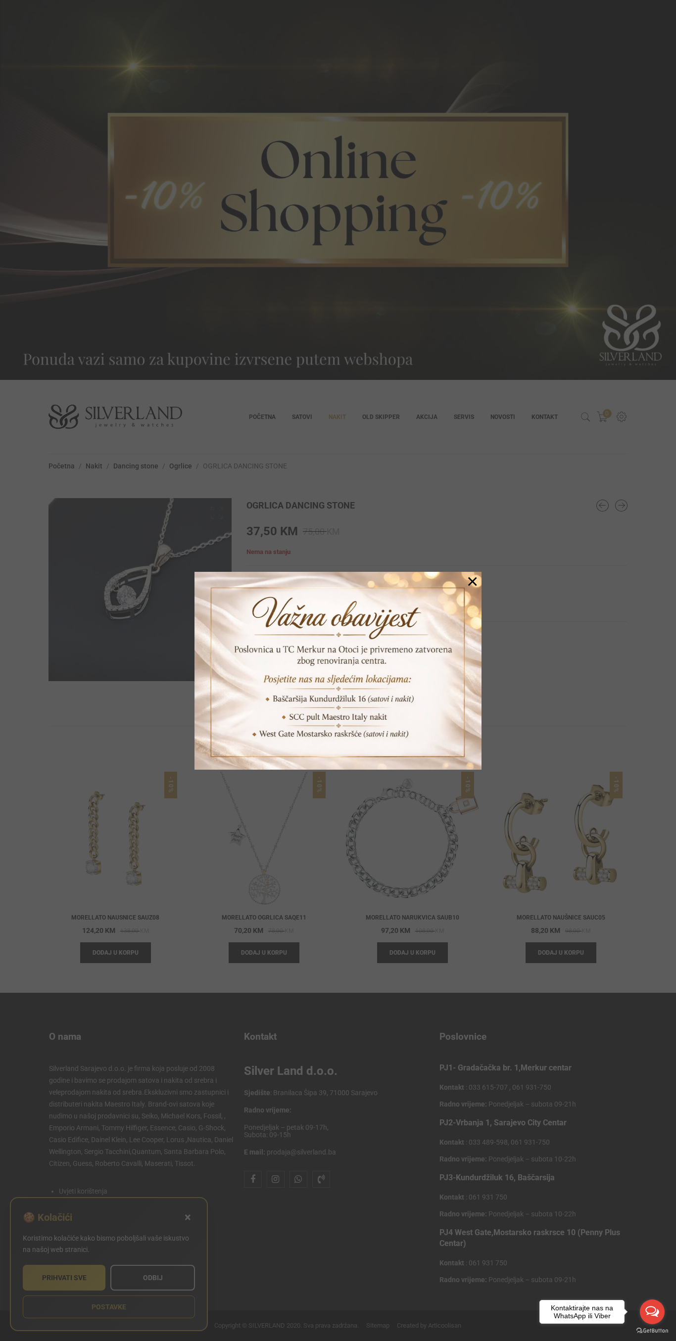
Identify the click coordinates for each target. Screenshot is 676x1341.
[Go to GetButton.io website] (652, 1331)
